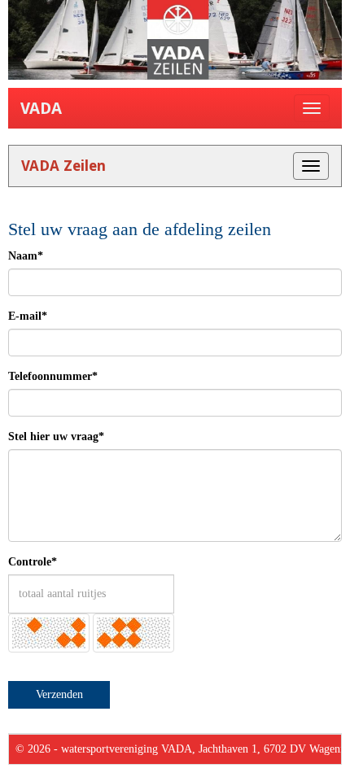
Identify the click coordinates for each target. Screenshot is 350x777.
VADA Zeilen (63, 165)
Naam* (25, 256)
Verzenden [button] (59, 694)
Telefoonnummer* (53, 376)
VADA (41, 108)
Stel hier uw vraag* (56, 436)
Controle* (32, 562)
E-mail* (27, 316)
